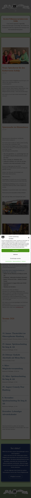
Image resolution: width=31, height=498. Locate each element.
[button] (28, 237)
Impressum (24, 261)
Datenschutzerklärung (17, 261)
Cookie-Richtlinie (8, 261)
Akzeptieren (15, 250)
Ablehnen (15, 254)
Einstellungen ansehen (15, 258)
